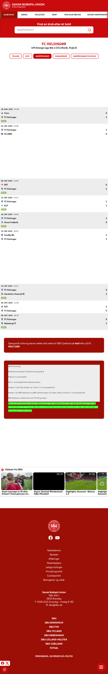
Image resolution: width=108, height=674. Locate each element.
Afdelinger (54, 559)
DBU (54, 619)
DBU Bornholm (54, 623)
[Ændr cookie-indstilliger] (4, 669)
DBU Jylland (54, 631)
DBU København (54, 635)
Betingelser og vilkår (54, 580)
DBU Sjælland (54, 644)
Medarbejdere (54, 563)
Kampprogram (42, 56)
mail (77, 343)
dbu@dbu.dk (55, 605)
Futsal (54, 648)
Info (27, 56)
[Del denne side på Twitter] (7, 664)
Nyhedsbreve (54, 550)
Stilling (15, 56)
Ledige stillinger (54, 567)
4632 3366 (14, 347)
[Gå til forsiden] (22, 5)
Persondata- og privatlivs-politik (54, 656)
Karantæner (61, 56)
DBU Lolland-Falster (54, 640)
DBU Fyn (54, 627)
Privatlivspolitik (54, 572)
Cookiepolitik (54, 576)
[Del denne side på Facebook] (2, 664)
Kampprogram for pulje (84, 56)
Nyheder (54, 555)
